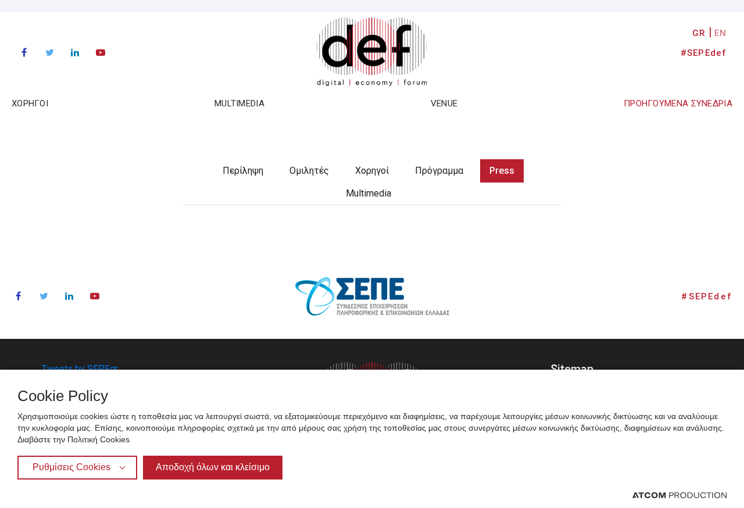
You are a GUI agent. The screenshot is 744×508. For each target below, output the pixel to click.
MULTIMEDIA (239, 103)
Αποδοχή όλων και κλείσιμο (213, 467)
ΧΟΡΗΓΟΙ (30, 103)
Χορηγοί (372, 170)
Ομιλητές (309, 170)
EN (720, 33)
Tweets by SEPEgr (80, 368)
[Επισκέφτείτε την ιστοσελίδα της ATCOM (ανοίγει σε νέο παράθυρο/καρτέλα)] (679, 494)
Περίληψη (243, 170)
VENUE (444, 103)
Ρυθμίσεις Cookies (71, 467)
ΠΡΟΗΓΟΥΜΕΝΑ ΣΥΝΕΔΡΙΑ (678, 103)
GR (699, 33)
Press (501, 170)
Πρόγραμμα (439, 170)
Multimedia (368, 193)
